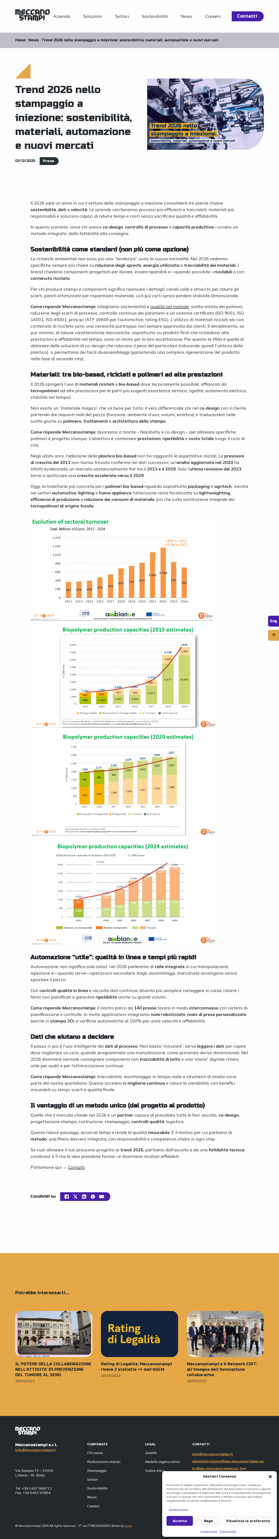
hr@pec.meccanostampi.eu (215, 1468)
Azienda (61, 16)
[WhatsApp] (93, 1196)
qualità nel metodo (169, 306)
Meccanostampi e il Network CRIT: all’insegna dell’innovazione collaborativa (222, 1369)
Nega (208, 1521)
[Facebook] (66, 1196)
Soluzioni (92, 16)
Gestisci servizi (178, 1509)
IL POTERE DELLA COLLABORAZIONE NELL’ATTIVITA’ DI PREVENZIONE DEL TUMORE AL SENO (53, 1369)
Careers (213, 16)
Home (20, 40)
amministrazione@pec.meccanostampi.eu (228, 1461)
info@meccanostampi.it (35, 1450)
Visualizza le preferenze (248, 1521)
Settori (122, 16)
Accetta (180, 1521)
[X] (75, 1196)
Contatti (247, 16)
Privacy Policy (227, 1531)
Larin (128, 1526)
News (186, 16)
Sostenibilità (155, 16)
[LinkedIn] (84, 1196)
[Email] (101, 1196)
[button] (270, 1476)
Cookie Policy (208, 1531)
